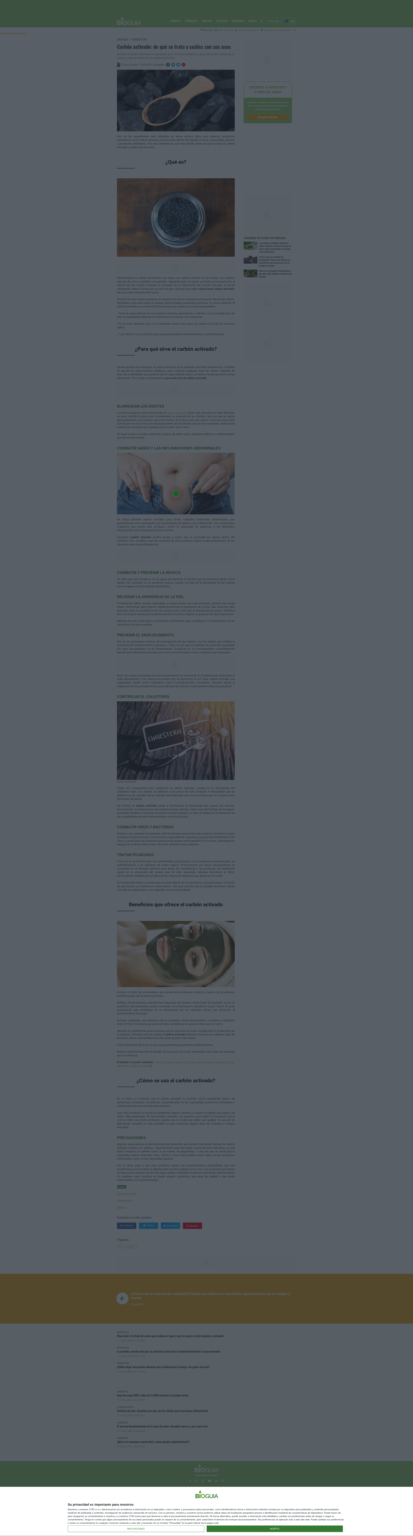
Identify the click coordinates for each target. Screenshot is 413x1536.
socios (98, 1509)
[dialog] (206, 1511)
